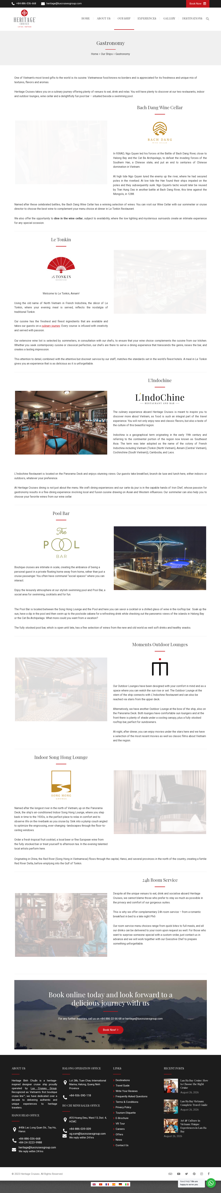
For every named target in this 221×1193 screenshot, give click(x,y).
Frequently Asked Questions (131, 1096)
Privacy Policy (123, 1107)
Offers (119, 1134)
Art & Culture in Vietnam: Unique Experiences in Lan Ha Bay (193, 1126)
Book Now (196, 3)
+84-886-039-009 (80, 1129)
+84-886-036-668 (29, 1138)
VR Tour (120, 1123)
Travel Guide (122, 1085)
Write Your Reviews (127, 1091)
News (119, 1139)
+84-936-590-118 (80, 1095)
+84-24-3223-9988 (30, 1142)
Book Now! (109, 1029)
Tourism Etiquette (126, 1112)
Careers (120, 1129)
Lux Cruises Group (44, 1088)
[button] (207, 19)
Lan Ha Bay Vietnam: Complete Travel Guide (194, 1103)
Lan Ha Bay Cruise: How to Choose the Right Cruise (194, 1084)
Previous (9, 422)
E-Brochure (122, 1118)
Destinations (123, 1080)
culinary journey (51, 325)
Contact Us (122, 1145)
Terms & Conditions (127, 1101)
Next (112, 422)
